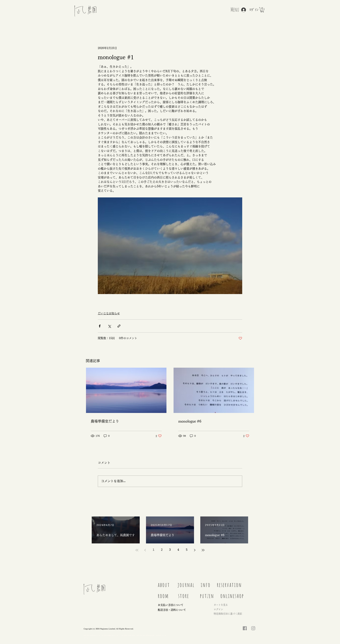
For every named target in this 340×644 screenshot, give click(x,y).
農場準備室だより (105, 421)
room (163, 595)
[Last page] (203, 550)
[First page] (136, 550)
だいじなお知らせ (109, 313)
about (164, 584)
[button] (262, 9)
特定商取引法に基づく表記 (228, 614)
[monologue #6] (214, 390)
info (206, 584)
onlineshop (232, 595)
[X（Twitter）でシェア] (109, 326)
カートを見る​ (221, 605)
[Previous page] (145, 550)
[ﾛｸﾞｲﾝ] (241, 10)
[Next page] (194, 550)
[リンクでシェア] (119, 326)
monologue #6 (189, 421)
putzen (207, 595)
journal (188, 584)
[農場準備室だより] (126, 390)
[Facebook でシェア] (100, 326)
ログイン (218, 609)
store (183, 595)
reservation (229, 584)
